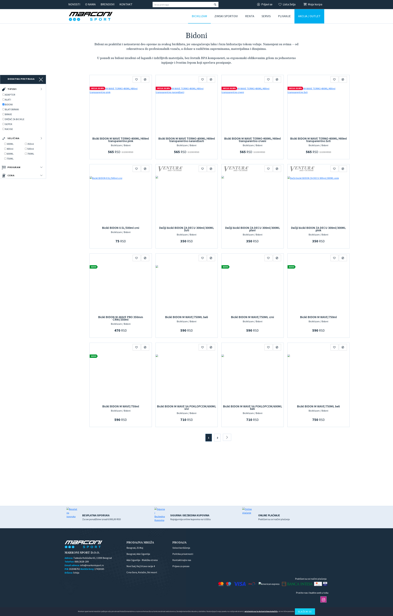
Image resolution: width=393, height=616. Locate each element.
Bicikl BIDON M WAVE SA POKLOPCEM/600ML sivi (186, 407)
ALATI (8, 99)
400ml (10, 148)
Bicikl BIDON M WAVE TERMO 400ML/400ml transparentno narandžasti (186, 140)
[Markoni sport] (92, 16)
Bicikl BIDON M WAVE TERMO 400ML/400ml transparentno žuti (318, 140)
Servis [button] (266, 16)
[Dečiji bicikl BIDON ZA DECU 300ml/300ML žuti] (187, 199)
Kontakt (125, 4)
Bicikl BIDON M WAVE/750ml (318, 317)
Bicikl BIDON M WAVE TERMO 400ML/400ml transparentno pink (120, 140)
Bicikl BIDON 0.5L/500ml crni (120, 228)
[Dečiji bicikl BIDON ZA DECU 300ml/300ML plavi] (253, 199)
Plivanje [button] (284, 16)
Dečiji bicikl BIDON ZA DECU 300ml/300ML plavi (252, 229)
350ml (30, 143)
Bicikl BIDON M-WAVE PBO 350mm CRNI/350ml (120, 318)
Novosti (74, 4)
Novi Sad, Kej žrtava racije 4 (140, 566)
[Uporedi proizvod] (145, 79)
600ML (10, 153)
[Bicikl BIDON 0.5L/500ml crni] (121, 199)
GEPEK (8, 124)
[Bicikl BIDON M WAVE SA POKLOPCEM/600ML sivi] (187, 377)
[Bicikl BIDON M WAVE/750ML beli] (187, 288)
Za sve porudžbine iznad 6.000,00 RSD (101, 517)
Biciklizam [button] (199, 16)
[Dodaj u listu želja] (137, 79)
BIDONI (9, 104)
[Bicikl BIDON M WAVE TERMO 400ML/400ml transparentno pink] (121, 110)
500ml (30, 148)
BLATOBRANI (12, 109)
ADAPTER (10, 94)
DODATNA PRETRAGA (21, 78)
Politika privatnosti (182, 553)
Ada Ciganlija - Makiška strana (142, 560)
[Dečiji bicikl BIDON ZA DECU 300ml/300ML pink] (319, 199)
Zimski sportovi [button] (226, 16)
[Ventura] (170, 168)
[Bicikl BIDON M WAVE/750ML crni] (253, 288)
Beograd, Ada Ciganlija (138, 553)
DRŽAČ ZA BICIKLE (14, 119)
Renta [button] (249, 16)
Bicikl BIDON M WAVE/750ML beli (186, 317)
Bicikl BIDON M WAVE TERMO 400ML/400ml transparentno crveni (252, 140)
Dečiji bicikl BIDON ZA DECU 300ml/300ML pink (318, 229)
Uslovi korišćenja (181, 547)
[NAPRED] (227, 437)
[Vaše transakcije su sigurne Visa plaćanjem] (325, 584)
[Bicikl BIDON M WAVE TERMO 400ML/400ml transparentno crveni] (253, 110)
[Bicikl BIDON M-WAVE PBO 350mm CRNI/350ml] (121, 288)
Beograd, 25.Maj (134, 547)
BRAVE (8, 114)
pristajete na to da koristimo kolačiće (261, 611)
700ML (30, 153)
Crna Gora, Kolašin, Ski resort (141, 572)
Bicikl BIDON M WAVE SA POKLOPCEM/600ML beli (252, 407)
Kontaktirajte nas (181, 560)
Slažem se (305, 611)
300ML (10, 143)
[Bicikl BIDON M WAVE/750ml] (319, 288)
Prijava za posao (180, 566)
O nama (90, 4)
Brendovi (108, 4)
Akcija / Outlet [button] (309, 16)
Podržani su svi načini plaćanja (274, 517)
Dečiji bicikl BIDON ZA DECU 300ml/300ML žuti (186, 229)
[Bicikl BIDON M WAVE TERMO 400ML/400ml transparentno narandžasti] (187, 110)
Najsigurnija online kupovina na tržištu (190, 517)
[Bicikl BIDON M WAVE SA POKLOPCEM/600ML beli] (253, 377)
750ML (10, 158)
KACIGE (9, 129)
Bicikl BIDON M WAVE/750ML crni (252, 317)
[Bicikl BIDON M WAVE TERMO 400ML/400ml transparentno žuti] (319, 110)
